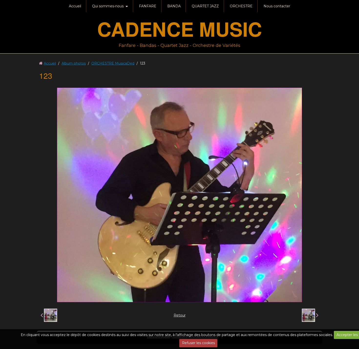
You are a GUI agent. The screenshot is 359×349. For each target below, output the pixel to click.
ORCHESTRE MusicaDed (112, 63)
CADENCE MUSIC (179, 29)
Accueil (75, 6)
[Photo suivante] (310, 315)
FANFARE (147, 6)
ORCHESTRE (241, 6)
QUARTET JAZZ (205, 6)
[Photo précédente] (49, 315)
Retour (180, 315)
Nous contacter (277, 6)
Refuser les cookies (198, 343)
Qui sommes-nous (108, 6)
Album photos (74, 63)
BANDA (174, 6)
